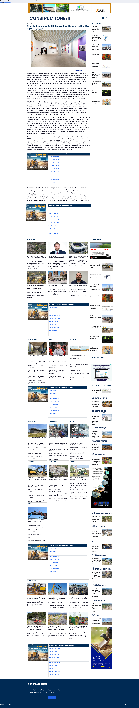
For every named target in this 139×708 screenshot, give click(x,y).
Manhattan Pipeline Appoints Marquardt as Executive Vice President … (56, 371)
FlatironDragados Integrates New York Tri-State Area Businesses (78, 497)
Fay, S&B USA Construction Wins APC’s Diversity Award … (36, 457)
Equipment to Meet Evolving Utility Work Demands (95, 317)
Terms (127, 705)
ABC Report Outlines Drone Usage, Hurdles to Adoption (96, 276)
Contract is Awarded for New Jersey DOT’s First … (58, 450)
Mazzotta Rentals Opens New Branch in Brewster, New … (77, 488)
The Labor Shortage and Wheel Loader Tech (95, 265)
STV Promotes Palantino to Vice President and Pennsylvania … (57, 362)
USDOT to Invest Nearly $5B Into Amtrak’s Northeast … (78, 369)
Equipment (31, 461)
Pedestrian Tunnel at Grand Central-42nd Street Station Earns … (37, 452)
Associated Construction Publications (13, 705)
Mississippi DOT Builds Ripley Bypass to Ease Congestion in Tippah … (96, 434)
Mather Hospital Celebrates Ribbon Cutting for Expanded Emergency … (58, 499)
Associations (32, 421)
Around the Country (98, 357)
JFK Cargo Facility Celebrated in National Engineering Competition (37, 443)
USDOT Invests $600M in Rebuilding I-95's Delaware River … (58, 454)
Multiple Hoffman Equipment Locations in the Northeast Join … (79, 478)
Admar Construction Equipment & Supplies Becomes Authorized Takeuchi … (36, 495)
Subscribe (51, 697)
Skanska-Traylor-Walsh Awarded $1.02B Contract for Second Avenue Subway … (79, 364)
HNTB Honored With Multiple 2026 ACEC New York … (37, 438)
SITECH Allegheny (54, 157)
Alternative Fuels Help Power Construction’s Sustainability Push (96, 48)
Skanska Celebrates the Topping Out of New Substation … (36, 520)
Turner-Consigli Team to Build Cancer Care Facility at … (36, 356)
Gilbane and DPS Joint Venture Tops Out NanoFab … (36, 530)
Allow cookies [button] (7, 2)
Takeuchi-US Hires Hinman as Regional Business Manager (57, 356)
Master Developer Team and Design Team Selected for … (37, 366)
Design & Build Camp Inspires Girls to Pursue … (79, 448)
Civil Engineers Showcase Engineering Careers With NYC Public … (36, 536)
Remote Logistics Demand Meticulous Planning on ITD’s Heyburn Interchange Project (96, 576)
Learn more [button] (41, 0)
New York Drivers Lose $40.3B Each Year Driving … (78, 438)
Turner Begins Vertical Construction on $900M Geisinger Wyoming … (58, 479)
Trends (72, 421)
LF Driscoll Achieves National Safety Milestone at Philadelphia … (79, 457)
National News (96, 23)
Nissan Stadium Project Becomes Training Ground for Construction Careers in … (96, 461)
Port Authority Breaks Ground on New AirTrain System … (57, 490)
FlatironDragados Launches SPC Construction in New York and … (78, 484)
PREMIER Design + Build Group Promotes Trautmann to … (36, 377)
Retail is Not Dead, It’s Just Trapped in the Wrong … (96, 390)
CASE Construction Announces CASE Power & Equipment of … (36, 485)
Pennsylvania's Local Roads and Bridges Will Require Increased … (78, 452)
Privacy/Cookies (135, 705)
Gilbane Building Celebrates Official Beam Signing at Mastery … (58, 494)
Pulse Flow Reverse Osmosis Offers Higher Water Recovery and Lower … (96, 548)
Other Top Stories (32, 580)
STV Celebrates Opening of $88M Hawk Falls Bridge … (37, 362)
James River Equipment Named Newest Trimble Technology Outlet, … (37, 479)
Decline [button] (2, 2)
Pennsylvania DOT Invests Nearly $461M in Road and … (57, 458)
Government (53, 421)
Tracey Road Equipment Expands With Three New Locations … (78, 493)
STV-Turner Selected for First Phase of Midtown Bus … (79, 374)
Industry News (31, 239)
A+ (105, 18)
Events (30, 503)
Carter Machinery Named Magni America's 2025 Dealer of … (36, 500)
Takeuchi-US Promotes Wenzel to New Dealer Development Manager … (58, 377)
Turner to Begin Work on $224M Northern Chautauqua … (57, 485)
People (51, 339)
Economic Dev (53, 461)
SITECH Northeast (54, 162)
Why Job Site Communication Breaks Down (96, 101)
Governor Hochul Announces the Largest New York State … (36, 541)
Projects (73, 339)
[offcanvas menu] (108, 18)
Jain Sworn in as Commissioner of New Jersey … (58, 366)
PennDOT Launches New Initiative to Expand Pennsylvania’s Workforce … (58, 444)
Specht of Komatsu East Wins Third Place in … (37, 490)
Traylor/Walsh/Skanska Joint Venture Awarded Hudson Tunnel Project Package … (78, 357)
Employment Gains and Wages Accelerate (96, 65)
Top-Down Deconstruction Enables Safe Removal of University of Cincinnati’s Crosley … (95, 419)
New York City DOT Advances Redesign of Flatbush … (56, 438)
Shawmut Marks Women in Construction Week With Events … (37, 526)
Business (73, 461)
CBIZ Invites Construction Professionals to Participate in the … (79, 444)
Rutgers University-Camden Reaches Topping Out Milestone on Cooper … (37, 382)
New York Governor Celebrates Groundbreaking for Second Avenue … (37, 371)
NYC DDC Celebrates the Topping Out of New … (79, 378)
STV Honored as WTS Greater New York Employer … (37, 448)
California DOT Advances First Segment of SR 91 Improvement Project (96, 404)
